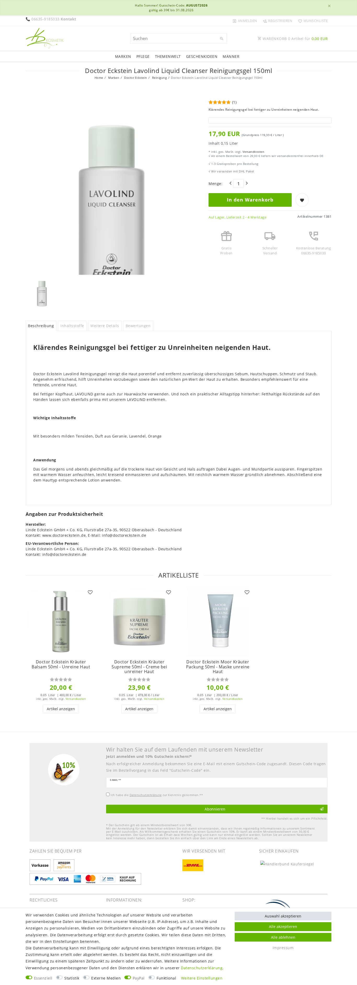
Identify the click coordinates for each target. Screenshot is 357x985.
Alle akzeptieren (283, 926)
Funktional (166, 978)
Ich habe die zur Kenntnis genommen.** (157, 795)
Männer (231, 56)
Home (99, 78)
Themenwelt (168, 56)
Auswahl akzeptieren (283, 916)
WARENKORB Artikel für (295, 38)
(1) (234, 102)
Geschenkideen (202, 56)
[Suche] (222, 38)
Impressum (283, 947)
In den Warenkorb (250, 200)
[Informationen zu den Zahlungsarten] (41, 865)
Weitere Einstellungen (202, 978)
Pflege (143, 56)
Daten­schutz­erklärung (201, 967)
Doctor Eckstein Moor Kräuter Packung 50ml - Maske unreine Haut (218, 666)
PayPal (139, 978)
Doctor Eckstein (135, 78)
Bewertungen (138, 325)
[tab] (41, 326)
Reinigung (159, 78)
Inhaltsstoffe (72, 325)
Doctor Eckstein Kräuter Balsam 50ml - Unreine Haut (61, 664)
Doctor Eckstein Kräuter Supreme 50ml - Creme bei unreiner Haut (139, 666)
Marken (123, 56)
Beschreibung (41, 325)
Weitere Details (104, 325)
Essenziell (43, 978)
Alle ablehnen (283, 937)
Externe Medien (106, 978)
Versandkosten (252, 152)
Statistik (71, 978)
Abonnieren (215, 809)
